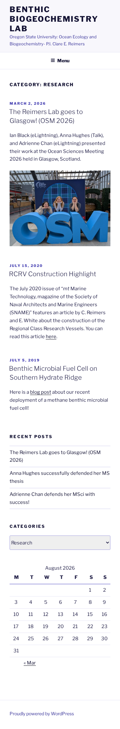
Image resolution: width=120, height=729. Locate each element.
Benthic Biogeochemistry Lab (54, 19)
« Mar (30, 663)
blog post (40, 392)
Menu (63, 60)
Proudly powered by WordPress (42, 713)
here (51, 336)
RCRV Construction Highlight (52, 274)
